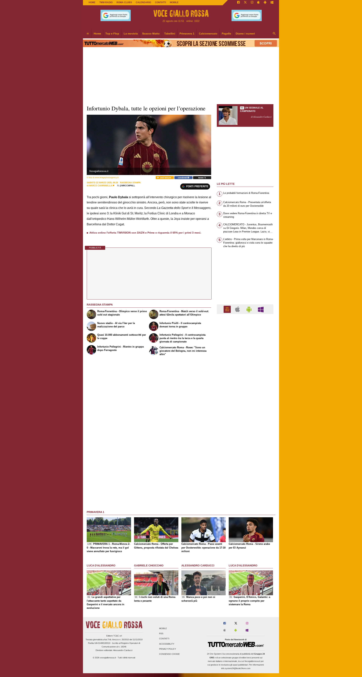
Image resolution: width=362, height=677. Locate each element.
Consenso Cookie (169, 654)
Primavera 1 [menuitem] (186, 33)
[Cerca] (274, 34)
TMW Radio (106, 2)
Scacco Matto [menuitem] (151, 33)
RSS (161, 634)
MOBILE (174, 2)
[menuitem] (87, 34)
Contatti (164, 639)
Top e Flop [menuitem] (112, 33)
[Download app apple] (258, 2)
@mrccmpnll (127, 185)
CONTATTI (160, 2)
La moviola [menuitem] (131, 33)
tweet (201, 178)
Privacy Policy (167, 649)
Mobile (163, 628)
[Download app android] (265, 2)
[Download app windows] (272, 2)
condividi (183, 178)
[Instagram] (252, 2)
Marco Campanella (100, 185)
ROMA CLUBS (124, 2)
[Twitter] (245, 2)
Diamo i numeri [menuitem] (245, 33)
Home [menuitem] (97, 33)
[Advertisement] (245, 463)
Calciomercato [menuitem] (208, 33)
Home (92, 2)
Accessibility (166, 644)
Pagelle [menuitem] (226, 33)
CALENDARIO (143, 2)
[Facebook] (238, 2)
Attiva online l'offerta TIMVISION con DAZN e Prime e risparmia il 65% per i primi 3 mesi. (145, 232)
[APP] (228, 309)
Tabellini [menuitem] (169, 33)
